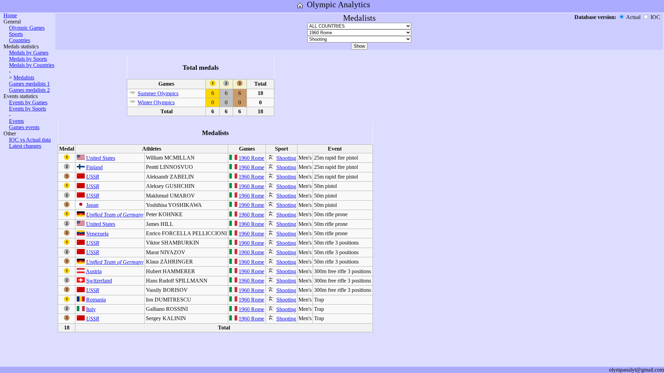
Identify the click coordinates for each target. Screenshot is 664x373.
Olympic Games (27, 28)
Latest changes (25, 146)
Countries (19, 40)
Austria (94, 271)
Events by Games (28, 102)
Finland (94, 167)
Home (10, 15)
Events (16, 121)
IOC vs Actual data (30, 140)
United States (100, 158)
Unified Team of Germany (115, 215)
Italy (91, 309)
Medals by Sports (28, 59)
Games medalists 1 (29, 84)
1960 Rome (251, 158)
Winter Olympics (156, 102)
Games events (24, 127)
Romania (96, 300)
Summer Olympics (158, 93)
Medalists (23, 77)
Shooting (286, 158)
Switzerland (99, 281)
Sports (16, 34)
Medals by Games (28, 53)
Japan (92, 205)
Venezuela (97, 234)
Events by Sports (27, 109)
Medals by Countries (31, 65)
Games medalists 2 (29, 90)
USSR (92, 177)
